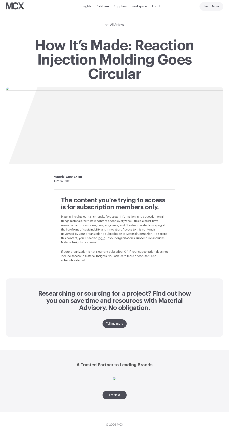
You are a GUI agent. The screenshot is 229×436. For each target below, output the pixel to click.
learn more (127, 256)
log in (101, 238)
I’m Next (114, 395)
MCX (120, 424)
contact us (145, 256)
